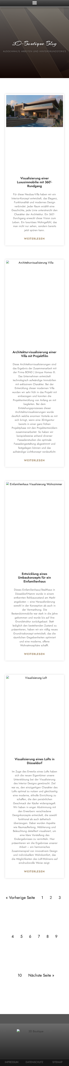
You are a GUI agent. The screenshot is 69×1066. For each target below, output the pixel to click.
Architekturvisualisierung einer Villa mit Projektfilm (34, 354)
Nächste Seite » (41, 975)
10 (20, 975)
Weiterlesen (34, 239)
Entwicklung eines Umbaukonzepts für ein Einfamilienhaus (34, 578)
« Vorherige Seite (20, 897)
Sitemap (57, 1062)
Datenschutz (34, 1062)
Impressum (11, 1062)
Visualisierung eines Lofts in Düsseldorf (34, 761)
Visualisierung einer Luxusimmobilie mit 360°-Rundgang (34, 182)
